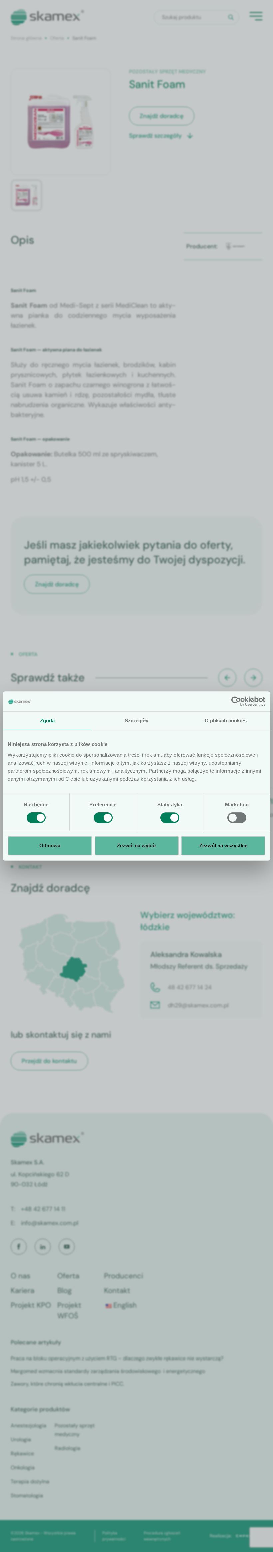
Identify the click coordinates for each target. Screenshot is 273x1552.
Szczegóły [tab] (137, 720)
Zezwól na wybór (136, 845)
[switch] (103, 817)
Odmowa (49, 845)
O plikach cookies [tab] (226, 720)
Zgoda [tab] (47, 720)
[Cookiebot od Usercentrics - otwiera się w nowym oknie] (236, 701)
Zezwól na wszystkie (223, 845)
